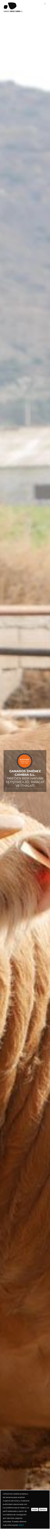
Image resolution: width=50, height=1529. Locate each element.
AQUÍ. (21, 1525)
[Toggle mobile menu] (45, 3)
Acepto (34, 1509)
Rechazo (43, 1509)
